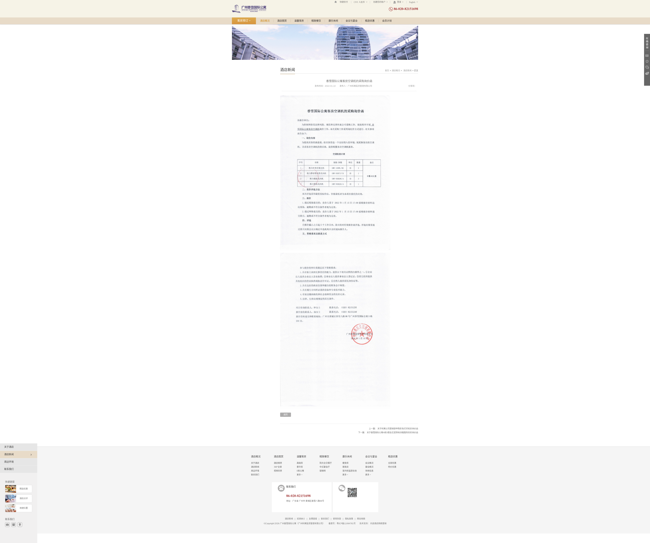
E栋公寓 (300, 471)
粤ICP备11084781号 (346, 523)
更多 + (299, 475)
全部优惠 (392, 463)
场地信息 (369, 471)
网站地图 (361, 519)
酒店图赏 (282, 21)
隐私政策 (349, 519)
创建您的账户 (379, 2)
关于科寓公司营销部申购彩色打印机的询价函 (397, 428)
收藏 (647, 61)
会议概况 (369, 463)
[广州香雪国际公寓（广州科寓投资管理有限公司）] (249, 8)
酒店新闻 (407, 70)
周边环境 (9, 462)
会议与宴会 (352, 21)
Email (647, 55)
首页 (387, 70)
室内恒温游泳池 (349, 471)
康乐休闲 (333, 21)
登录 (399, 2)
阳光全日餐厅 (326, 463)
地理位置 (24, 508)
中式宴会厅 (325, 467)
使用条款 (337, 519)
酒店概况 (265, 21)
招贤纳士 (301, 519)
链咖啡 (323, 471)
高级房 (300, 463)
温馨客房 (299, 21)
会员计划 (387, 21)
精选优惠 (370, 21)
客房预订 (243, 20)
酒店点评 (24, 498)
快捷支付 (344, 2)
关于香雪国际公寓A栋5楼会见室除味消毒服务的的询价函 (392, 432)
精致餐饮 (316, 21)
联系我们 (9, 469)
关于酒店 (9, 447)
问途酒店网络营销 (378, 523)
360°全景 (278, 467)
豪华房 (300, 467)
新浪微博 (647, 73)
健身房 (345, 463)
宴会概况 (369, 467)
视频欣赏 (278, 471)
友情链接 (313, 519)
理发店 (345, 467)
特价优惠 (392, 467)
